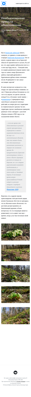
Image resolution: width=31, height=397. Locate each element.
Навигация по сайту (22, 3)
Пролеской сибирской (12, 53)
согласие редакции (20, 381)
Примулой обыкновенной (15, 58)
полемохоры (6, 99)
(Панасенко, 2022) (12, 189)
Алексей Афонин (11, 30)
